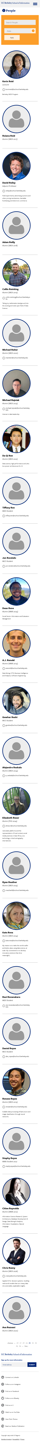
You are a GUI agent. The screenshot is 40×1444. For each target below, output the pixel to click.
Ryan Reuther (9, 882)
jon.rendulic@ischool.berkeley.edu (18, 566)
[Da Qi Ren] (16, 452)
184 (20, 1346)
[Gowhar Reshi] (16, 714)
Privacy (23, 1439)
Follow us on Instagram (13, 1384)
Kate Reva (7, 932)
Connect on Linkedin (12, 1377)
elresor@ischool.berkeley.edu (16, 826)
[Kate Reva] (16, 929)
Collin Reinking (10, 289)
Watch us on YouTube (12, 1412)
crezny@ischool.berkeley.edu (16, 1276)
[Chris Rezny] (16, 1264)
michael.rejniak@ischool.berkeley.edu (18, 409)
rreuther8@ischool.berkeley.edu (17, 890)
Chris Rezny (8, 1267)
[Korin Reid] (16, 78)
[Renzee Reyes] (16, 1095)
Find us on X (9, 1405)
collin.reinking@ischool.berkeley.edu (18, 298)
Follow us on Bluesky (12, 1398)
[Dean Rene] (16, 605)
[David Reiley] (16, 179)
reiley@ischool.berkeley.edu (16, 190)
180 (30, 1343)
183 (17, 1346)
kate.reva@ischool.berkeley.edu (17, 940)
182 (36, 1343)
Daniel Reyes (9, 1048)
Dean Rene (8, 608)
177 (20, 1343)
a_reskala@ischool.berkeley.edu (17, 775)
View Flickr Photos (11, 1419)
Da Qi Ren (7, 455)
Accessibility (16, 1439)
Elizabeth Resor (10, 817)
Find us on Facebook (12, 1391)
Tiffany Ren (8, 507)
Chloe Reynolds (10, 1208)
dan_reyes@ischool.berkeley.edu (17, 1056)
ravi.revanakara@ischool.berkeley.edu (18, 1006)
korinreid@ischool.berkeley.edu (17, 89)
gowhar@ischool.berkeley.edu (16, 725)
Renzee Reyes (9, 1098)
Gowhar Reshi (9, 717)
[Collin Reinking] (16, 286)
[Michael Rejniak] (16, 397)
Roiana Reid (8, 135)
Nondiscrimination (6, 1439)
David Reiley (8, 182)
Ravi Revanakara (11, 997)
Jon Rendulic (9, 557)
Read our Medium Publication (14, 1426)
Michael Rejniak (10, 400)
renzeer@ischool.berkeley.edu (16, 1106)
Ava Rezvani (8, 1327)
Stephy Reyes (9, 1158)
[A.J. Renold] (16, 657)
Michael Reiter (10, 349)
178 (23, 1343)
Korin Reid (8, 81)
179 (26, 1343)
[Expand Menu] (35, 4)
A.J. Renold (8, 660)
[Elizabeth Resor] (16, 814)
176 (17, 1343)
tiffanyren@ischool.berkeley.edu (17, 515)
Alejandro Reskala (12, 767)
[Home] (15, 3)
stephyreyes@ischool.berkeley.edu (18, 1166)
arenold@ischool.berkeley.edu (16, 668)
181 (33, 1343)
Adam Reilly (8, 242)
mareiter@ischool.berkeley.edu (17, 357)
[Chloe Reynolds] (16, 1205)
